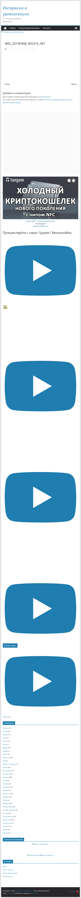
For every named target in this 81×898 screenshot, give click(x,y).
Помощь (5, 803)
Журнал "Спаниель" (9, 764)
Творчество (7, 820)
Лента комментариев (10, 873)
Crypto (5, 731)
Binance (5, 728)
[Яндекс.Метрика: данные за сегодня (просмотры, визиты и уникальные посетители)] (33, 855)
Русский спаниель (9, 810)
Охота (5, 800)
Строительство (8, 816)
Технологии (7, 823)
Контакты (46, 28)
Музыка (5, 790)
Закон (5, 767)
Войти (5, 867)
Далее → (74, 84)
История (6, 777)
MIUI (4, 738)
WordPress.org (7, 876)
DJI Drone (6, 735)
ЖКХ (4, 761)
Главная (12, 28)
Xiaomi (5, 741)
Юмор (5, 833)
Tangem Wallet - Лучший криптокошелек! (40, 221)
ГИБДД (5, 751)
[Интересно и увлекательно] (5, 28)
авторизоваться (44, 97)
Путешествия (7, 807)
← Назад (6, 84)
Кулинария (6, 787)
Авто (4, 744)
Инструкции (7, 771)
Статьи (5, 813)
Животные (6, 758)
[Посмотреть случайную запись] (75, 28)
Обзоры (5, 797)
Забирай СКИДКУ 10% (40, 226)
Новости (5, 794)
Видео (5, 748)
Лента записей (8, 870)
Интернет (6, 774)
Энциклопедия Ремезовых (29, 28)
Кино (4, 780)
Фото (4, 830)
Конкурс (5, 784)
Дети (4, 754)
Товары (5, 826)
